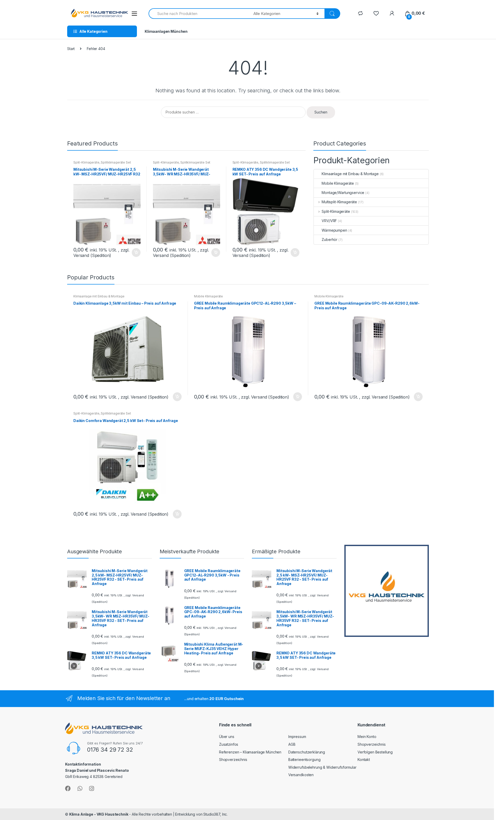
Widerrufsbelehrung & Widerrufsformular (322, 767)
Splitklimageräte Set (116, 162)
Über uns (226, 736)
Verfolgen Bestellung (375, 752)
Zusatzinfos (228, 744)
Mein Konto (367, 736)
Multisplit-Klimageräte (339, 202)
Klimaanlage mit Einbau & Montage (350, 174)
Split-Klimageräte (86, 162)
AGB (292, 744)
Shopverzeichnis (233, 759)
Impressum (297, 736)
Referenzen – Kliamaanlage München (250, 752)
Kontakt (364, 759)
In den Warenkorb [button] (136, 252)
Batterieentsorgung (304, 759)
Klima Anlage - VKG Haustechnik (98, 814)
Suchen (320, 112)
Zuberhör (329, 239)
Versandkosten (301, 775)
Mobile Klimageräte (338, 183)
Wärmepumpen (334, 230)
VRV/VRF (329, 220)
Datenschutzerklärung (306, 752)
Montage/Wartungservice (343, 192)
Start (71, 48)
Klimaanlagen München (166, 31)
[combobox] (198, 13)
